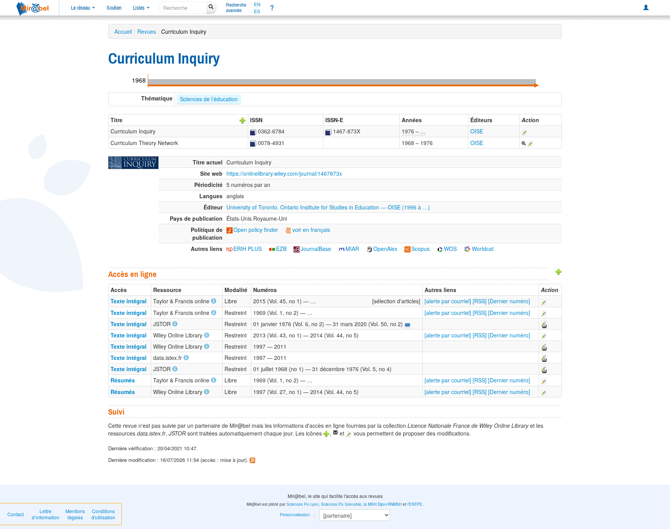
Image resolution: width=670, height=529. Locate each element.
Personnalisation (295, 514)
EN (257, 4)
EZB (281, 248)
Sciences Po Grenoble (341, 504)
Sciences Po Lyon (303, 504)
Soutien (114, 8)
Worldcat (482, 248)
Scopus (420, 248)
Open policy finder (255, 229)
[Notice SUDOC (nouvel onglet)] (253, 131)
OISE (476, 131)
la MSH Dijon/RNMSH (383, 504)
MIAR (352, 248)
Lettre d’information (45, 514)
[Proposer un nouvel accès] (559, 271)
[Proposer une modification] (524, 131)
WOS (450, 248)
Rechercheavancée (236, 7)
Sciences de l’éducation (209, 99)
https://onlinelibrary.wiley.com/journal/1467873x (284, 173)
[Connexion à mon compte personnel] (645, 8)
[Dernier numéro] (509, 301)
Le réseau (81, 8)
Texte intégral (129, 301)
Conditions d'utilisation (103, 514)
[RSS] (480, 301)
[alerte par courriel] (448, 301)
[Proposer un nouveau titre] (243, 120)
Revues (146, 31)
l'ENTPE (415, 504)
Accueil (123, 31)
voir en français (311, 229)
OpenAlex (385, 248)
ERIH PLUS (247, 248)
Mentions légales (75, 514)
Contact (15, 514)
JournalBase (315, 248)
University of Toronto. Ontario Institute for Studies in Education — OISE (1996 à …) (328, 207)
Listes (139, 8)
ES (257, 11)
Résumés (123, 380)
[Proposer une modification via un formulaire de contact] (543, 324)
